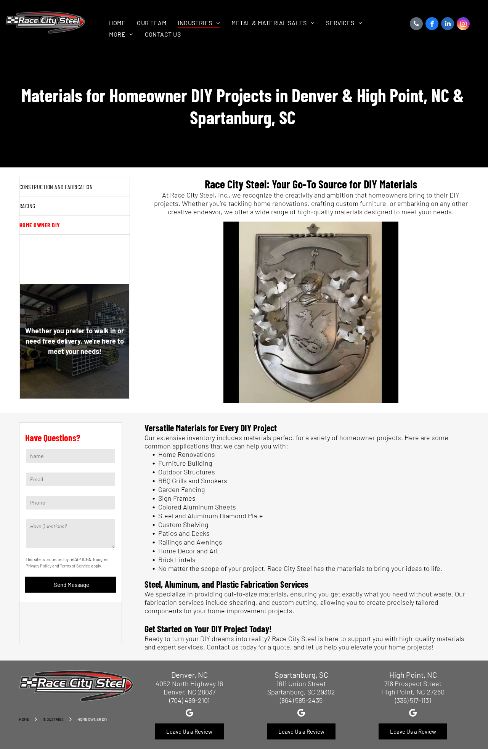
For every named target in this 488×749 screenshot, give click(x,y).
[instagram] (463, 24)
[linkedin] (447, 24)
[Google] (189, 714)
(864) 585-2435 (301, 700)
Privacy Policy (38, 565)
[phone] (416, 24)
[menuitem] (117, 22)
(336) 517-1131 (413, 700)
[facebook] (431, 24)
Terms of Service (75, 565)
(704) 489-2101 (189, 700)
